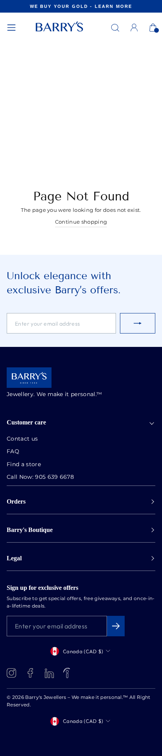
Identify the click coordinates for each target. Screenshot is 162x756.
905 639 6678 (54, 477)
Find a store (24, 465)
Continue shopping (81, 222)
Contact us (22, 439)
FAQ (13, 452)
